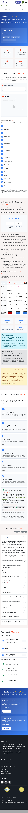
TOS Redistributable (20, 746)
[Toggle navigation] (26, 2)
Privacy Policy (19, 751)
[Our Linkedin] (2, 782)
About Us (18, 750)
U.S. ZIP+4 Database (8, 751)
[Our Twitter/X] (6, 782)
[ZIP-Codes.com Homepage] (4, 2)
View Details (7, 711)
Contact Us (18, 748)
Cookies (14, 797)
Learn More (6, 728)
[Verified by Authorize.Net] (7, 789)
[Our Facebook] (9, 782)
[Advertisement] (14, 811)
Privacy (2, 797)
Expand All (18, 532)
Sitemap (8, 797)
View (10, 312)
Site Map (18, 753)
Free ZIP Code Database (8, 744)
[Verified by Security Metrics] (14, 789)
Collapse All (24, 532)
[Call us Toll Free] (23, 2)
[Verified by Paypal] (21, 789)
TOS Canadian (19, 744)
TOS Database (6, 753)
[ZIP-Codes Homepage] (14, 800)
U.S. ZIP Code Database (8, 746)
